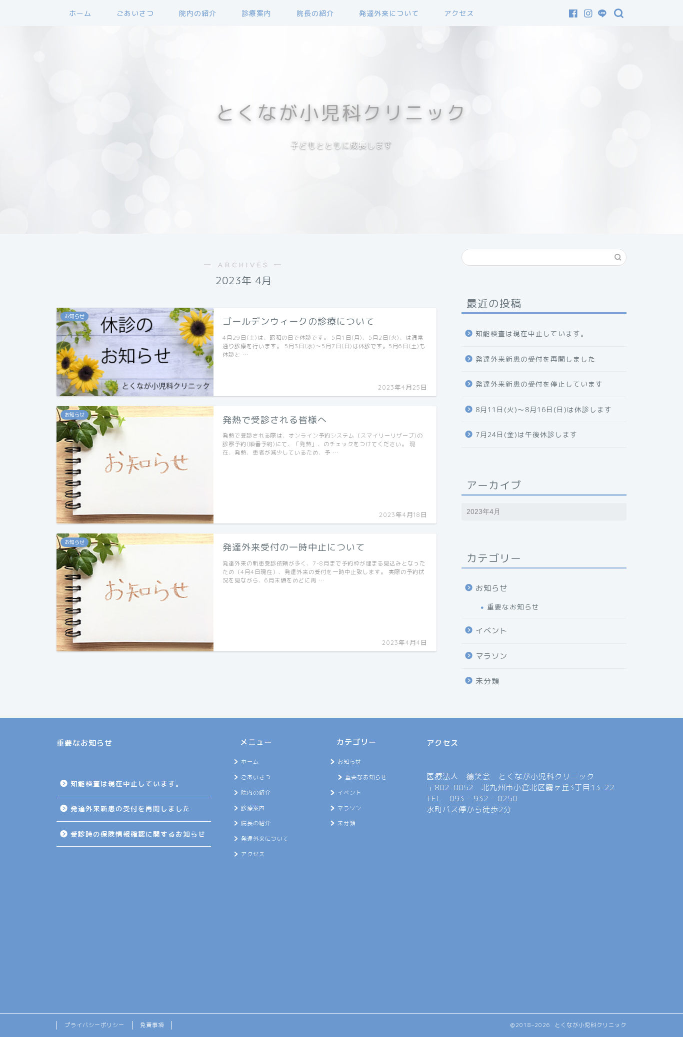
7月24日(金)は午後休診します (527, 434)
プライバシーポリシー (94, 1025)
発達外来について (389, 13)
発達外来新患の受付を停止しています (539, 384)
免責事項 (152, 1025)
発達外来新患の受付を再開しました (536, 359)
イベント (492, 630)
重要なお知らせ (513, 606)
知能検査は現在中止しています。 (532, 333)
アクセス (459, 13)
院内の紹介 (197, 13)
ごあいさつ (135, 13)
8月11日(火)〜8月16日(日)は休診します (544, 409)
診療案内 (257, 13)
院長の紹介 (315, 13)
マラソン (492, 656)
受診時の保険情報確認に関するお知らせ (138, 834)
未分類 (488, 681)
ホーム (80, 13)
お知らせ (492, 588)
